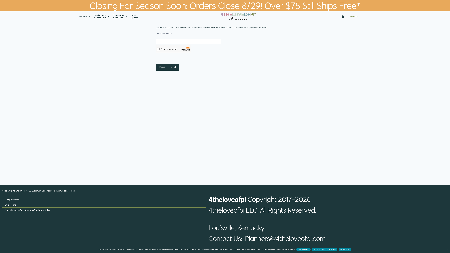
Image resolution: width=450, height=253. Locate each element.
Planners (83, 16)
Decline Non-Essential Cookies (324, 249)
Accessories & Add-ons (118, 16)
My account (354, 16)
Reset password (167, 67)
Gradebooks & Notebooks (100, 16)
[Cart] (343, 16)
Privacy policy (345, 249)
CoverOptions (134, 16)
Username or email (168, 32)
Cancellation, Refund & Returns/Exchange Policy (27, 210)
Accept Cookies (303, 249)
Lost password (12, 199)
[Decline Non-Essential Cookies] (447, 249)
